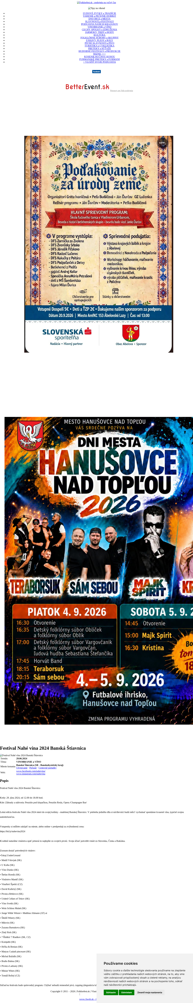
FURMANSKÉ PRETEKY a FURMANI (99, 59)
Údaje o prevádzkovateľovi (66, 994)
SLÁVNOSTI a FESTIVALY (99, 21)
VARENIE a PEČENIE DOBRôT (99, 16)
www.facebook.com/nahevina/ (30, 771)
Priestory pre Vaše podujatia (121, 90)
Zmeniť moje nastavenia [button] (149, 992)
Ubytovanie (21, 768)
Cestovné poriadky (48, 768)
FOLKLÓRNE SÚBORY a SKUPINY (100, 37)
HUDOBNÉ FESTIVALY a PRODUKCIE (99, 51)
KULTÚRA (99, 35)
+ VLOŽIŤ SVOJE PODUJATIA (99, 62)
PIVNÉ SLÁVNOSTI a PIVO (99, 43)
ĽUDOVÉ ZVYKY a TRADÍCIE (99, 13)
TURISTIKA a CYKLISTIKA (99, 45)
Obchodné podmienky (91, 994)
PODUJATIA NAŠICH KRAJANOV (99, 24)
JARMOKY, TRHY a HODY (99, 32)
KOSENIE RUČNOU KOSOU (99, 56)
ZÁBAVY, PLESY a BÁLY (99, 40)
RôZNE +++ (99, 54)
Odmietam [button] (126, 992)
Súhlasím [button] (111, 992)
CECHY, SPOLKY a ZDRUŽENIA (99, 29)
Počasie (33, 768)
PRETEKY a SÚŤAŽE (99, 48)
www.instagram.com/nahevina (30, 774)
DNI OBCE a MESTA (100, 18)
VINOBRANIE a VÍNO (99, 27)
